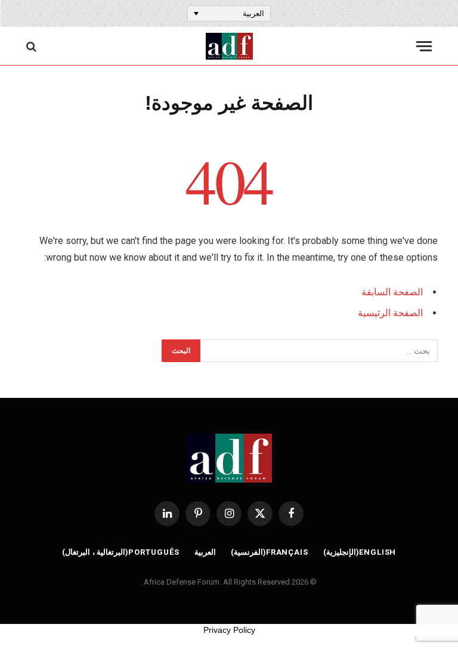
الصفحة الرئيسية (390, 313)
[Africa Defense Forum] (229, 46)
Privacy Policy (229, 630)
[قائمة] (424, 46)
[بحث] (32, 46)
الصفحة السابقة (392, 292)
